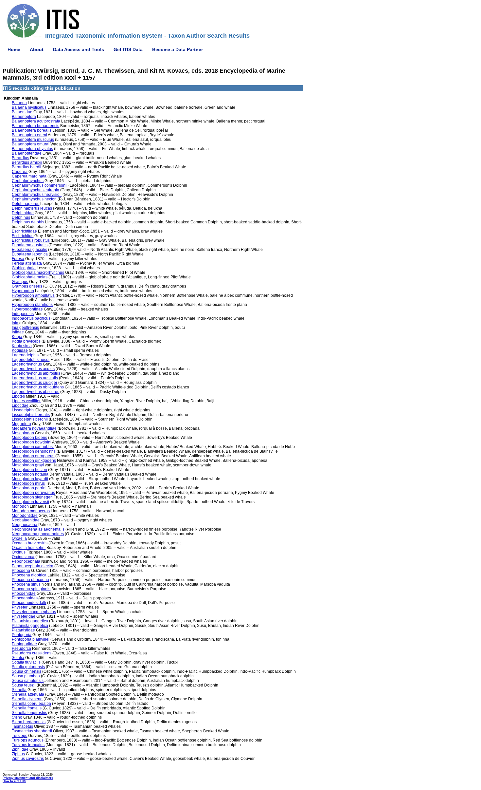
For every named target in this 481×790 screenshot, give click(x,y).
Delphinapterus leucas (32, 208)
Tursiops (19, 735)
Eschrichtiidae (24, 231)
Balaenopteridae (27, 153)
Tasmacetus (22, 726)
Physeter (19, 607)
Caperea (19, 171)
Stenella (19, 689)
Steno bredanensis (28, 722)
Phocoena (21, 570)
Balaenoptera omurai (30, 144)
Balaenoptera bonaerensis (35, 125)
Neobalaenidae (26, 520)
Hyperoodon (23, 291)
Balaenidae (22, 112)
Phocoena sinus (26, 584)
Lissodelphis (23, 410)
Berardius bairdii (26, 167)
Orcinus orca (23, 557)
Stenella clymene (27, 699)
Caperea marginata (29, 176)
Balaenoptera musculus (33, 139)
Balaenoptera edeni (29, 135)
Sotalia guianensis (28, 667)
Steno (17, 717)
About (37, 49)
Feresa (18, 258)
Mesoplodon (23, 433)
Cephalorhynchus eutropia (35, 190)
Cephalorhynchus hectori (34, 199)
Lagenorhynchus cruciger (34, 382)
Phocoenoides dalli (29, 602)
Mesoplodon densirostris (34, 451)
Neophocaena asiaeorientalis (38, 529)
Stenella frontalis (27, 708)
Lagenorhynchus (27, 364)
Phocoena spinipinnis (31, 589)
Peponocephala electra (32, 566)
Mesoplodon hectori (29, 469)
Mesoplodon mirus (28, 483)
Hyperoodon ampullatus (33, 295)
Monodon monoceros (31, 511)
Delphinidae (23, 213)
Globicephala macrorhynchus (38, 272)
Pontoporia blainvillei (30, 639)
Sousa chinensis (26, 671)
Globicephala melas (29, 277)
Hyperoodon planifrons (32, 304)
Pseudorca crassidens (31, 653)
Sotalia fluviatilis (26, 662)
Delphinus (21, 217)
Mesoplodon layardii (30, 479)
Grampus (20, 281)
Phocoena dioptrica (29, 575)
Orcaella (19, 538)
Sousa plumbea (26, 676)
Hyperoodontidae (27, 309)
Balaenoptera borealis (31, 130)
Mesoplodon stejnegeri (32, 497)
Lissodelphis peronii (30, 419)
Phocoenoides (25, 598)
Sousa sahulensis (28, 680)
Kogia (17, 336)
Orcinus (19, 552)
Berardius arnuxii (27, 162)
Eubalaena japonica (30, 254)
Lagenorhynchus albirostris (36, 373)
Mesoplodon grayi (28, 465)
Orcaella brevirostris (29, 543)
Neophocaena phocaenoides (38, 534)
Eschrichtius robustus (31, 240)
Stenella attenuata (28, 694)
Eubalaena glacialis (29, 249)
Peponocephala (26, 561)
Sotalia (18, 657)
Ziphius (18, 754)
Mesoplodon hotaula (30, 474)
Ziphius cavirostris (28, 758)
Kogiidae (20, 350)
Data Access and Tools (78, 49)
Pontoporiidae (24, 644)
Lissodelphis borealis (31, 414)
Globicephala (24, 268)
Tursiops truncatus (28, 745)
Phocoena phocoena (30, 579)
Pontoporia (21, 634)
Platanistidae (23, 630)
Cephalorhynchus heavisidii (37, 194)
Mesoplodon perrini (29, 488)
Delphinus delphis (28, 222)
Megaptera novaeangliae (34, 428)
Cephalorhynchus (28, 181)
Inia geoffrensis (25, 327)
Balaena (19, 103)
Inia (15, 323)
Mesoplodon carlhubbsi (33, 446)
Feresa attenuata (27, 263)
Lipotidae (20, 405)
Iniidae (18, 332)
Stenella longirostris (29, 712)
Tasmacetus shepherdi (32, 731)
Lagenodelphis (25, 355)
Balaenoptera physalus (32, 148)
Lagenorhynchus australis (35, 378)
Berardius (20, 158)
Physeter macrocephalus (34, 612)
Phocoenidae (24, 593)
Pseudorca (21, 648)
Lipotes (18, 396)
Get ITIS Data (128, 49)
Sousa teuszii (24, 685)
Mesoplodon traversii (30, 501)
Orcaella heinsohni (28, 547)
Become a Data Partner (177, 49)
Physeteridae (23, 616)
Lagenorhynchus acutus (33, 369)
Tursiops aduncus (28, 740)
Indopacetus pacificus (31, 318)
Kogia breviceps (26, 341)
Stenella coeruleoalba (31, 703)
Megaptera (21, 424)
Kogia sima (22, 346)
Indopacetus (23, 313)
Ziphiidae (20, 749)
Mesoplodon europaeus (33, 456)
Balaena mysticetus (29, 107)
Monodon (20, 506)
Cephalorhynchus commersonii (39, 185)
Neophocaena (24, 524)
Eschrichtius (22, 236)
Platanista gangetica (30, 621)
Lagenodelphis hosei (30, 359)
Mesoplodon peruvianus (33, 492)
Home (14, 49)
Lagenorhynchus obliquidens (38, 387)
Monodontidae (25, 515)
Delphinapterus (25, 203)
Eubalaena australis (29, 245)
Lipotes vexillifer (26, 401)
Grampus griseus (27, 286)
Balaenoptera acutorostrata (36, 121)
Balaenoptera (24, 116)
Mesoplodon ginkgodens (34, 460)
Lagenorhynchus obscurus (35, 391)
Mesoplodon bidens (29, 437)
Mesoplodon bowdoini (31, 442)
